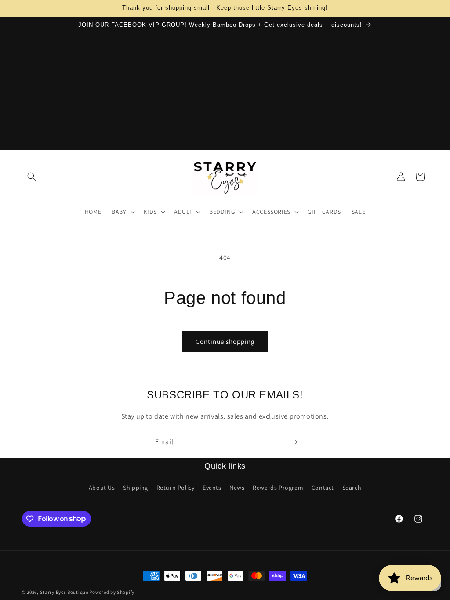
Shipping (135, 488)
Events (212, 488)
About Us (102, 488)
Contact (323, 488)
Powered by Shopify (111, 592)
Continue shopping (225, 341)
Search (352, 488)
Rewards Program (278, 488)
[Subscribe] (294, 442)
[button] (31, 176)
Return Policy (175, 488)
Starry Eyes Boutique (64, 592)
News (236, 488)
